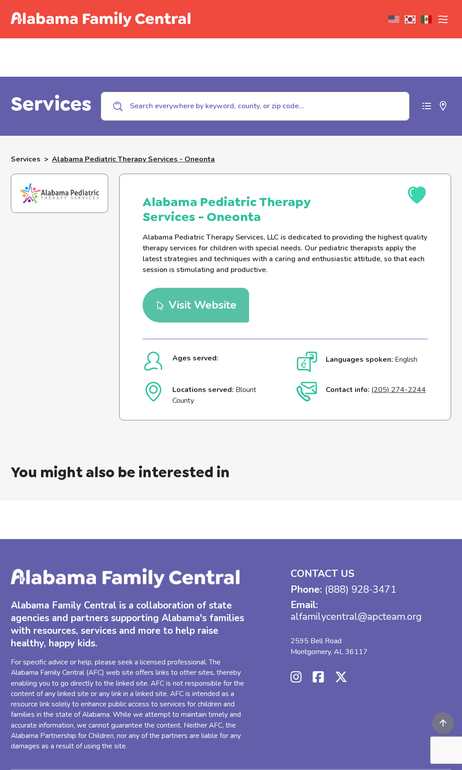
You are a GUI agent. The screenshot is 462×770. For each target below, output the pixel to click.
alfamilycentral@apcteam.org (356, 616)
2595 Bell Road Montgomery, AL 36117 (329, 646)
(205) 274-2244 (398, 390)
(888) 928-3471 (360, 589)
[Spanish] (427, 19)
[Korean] (410, 19)
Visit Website (201, 305)
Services (26, 159)
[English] (394, 19)
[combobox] (255, 106)
